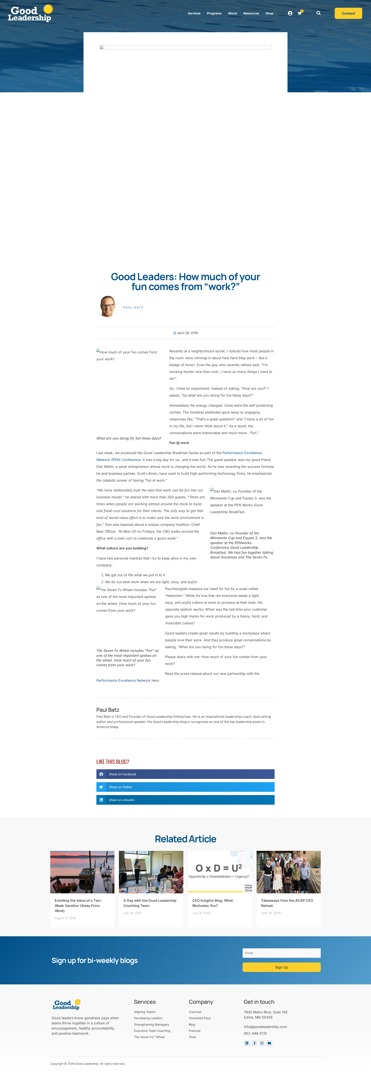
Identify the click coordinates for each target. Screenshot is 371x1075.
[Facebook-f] (254, 1043)
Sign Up (281, 967)
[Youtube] (269, 1043)
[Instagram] (262, 1043)
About (232, 13)
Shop (269, 13)
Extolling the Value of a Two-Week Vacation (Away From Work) (78, 905)
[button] (318, 13)
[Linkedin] (247, 1043)
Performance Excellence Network (123, 680)
